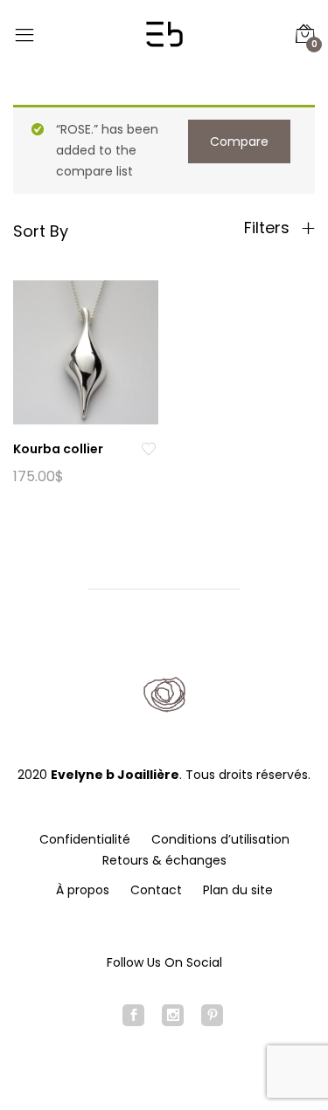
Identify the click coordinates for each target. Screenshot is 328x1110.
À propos (82, 890)
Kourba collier (58, 449)
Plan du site (238, 890)
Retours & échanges (164, 860)
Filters (269, 228)
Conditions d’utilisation (220, 839)
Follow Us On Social (164, 962)
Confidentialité (84, 839)
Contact (156, 890)
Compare (239, 141)
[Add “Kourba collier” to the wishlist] (149, 449)
